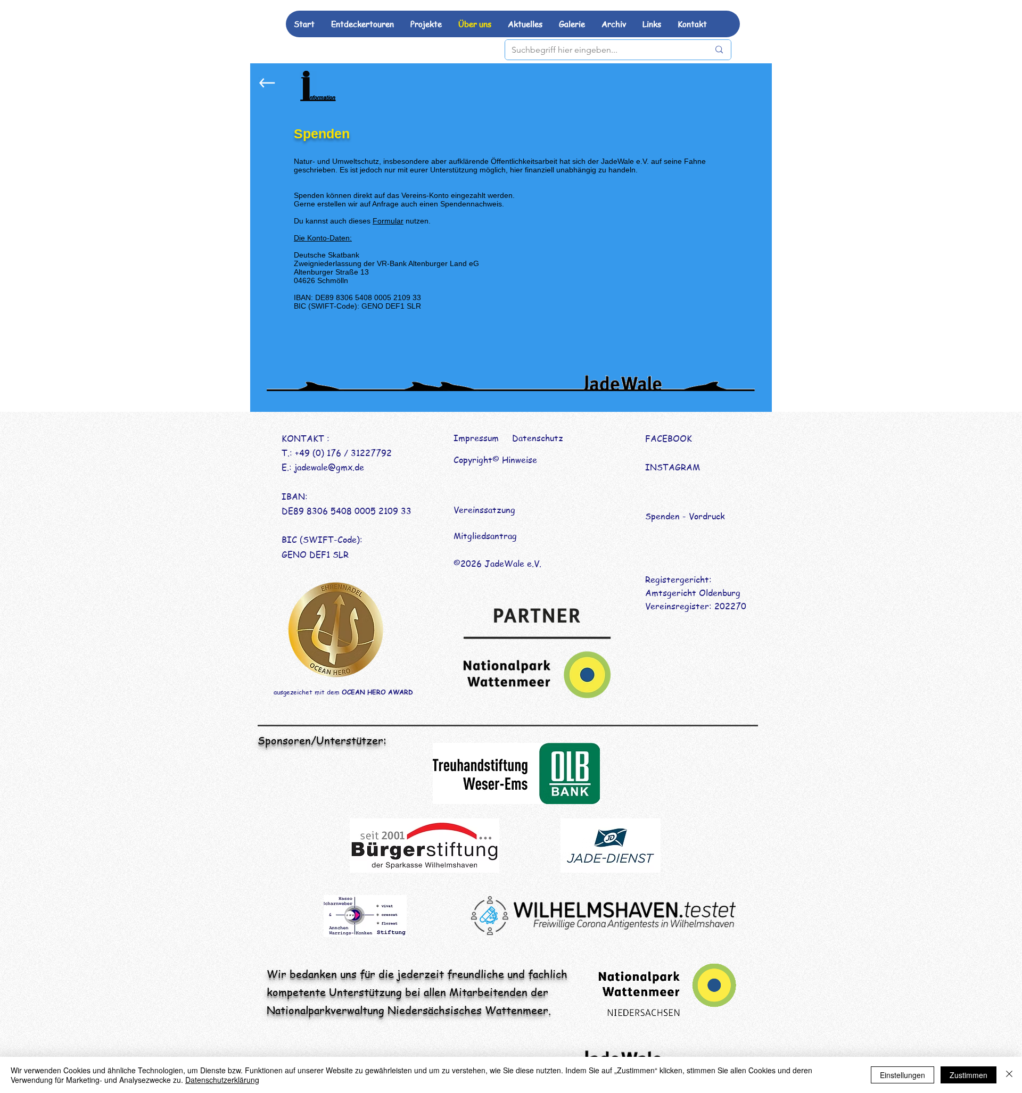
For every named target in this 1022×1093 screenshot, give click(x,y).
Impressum (476, 438)
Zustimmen (968, 1075)
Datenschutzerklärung (222, 1079)
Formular (388, 221)
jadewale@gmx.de (329, 467)
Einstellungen (902, 1075)
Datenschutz (537, 438)
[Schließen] (1009, 1074)
